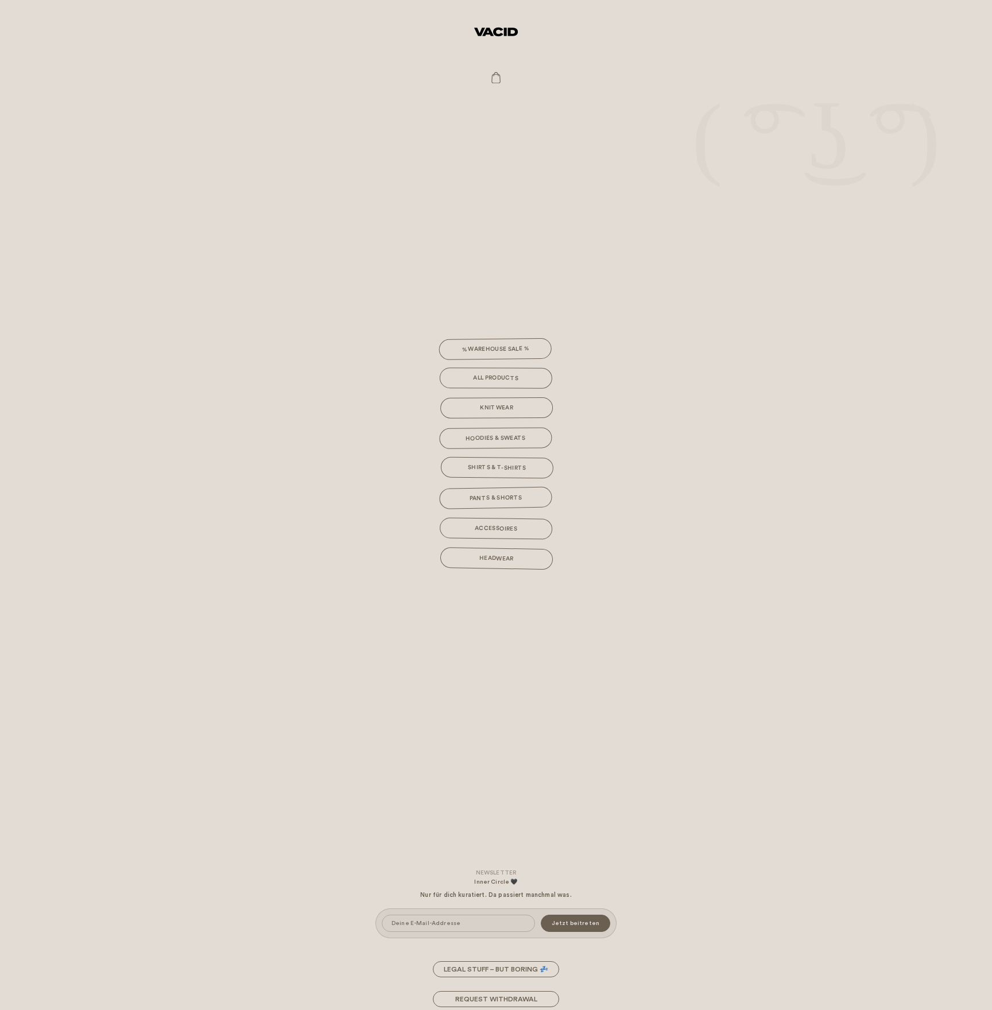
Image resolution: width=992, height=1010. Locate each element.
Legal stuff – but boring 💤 (496, 969)
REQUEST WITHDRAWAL (496, 999)
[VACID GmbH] (496, 31)
